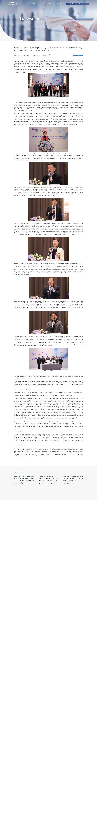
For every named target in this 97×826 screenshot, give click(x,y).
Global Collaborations (54, 4)
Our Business (28, 4)
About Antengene (20, 4)
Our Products (39, 4)
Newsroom (45, 4)
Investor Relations (72, 4)
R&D (34, 4)
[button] (15, 472)
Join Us (62, 4)
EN (82, 4)
